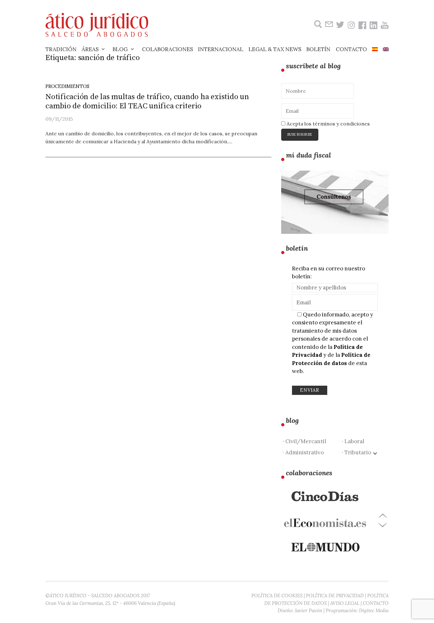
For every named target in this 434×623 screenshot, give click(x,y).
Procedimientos (67, 86)
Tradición (61, 49)
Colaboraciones (167, 49)
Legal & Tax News (274, 49)
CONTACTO (376, 603)
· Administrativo (303, 452)
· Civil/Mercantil (304, 441)
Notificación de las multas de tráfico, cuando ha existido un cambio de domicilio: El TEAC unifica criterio (147, 101)
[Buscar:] (317, 24)
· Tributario (358, 452)
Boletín (318, 49)
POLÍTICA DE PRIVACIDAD (335, 596)
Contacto (351, 49)
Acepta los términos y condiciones (327, 123)
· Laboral (353, 441)
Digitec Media (374, 610)
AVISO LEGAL (344, 603)
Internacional (220, 49)
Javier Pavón (308, 610)
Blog (120, 49)
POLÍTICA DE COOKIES (276, 596)
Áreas (90, 49)
